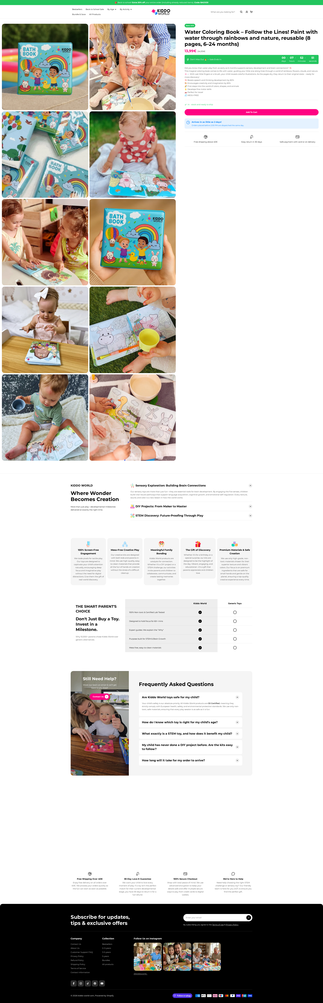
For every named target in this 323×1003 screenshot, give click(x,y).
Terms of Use (218, 925)
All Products (95, 14)
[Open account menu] (247, 12)
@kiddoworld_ (140, 974)
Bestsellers (77, 9)
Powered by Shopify (104, 995)
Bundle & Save (79, 14)
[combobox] (227, 12)
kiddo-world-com (86, 995)
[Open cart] (251, 12)
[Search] (241, 12)
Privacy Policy (232, 925)
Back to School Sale (95, 9)
